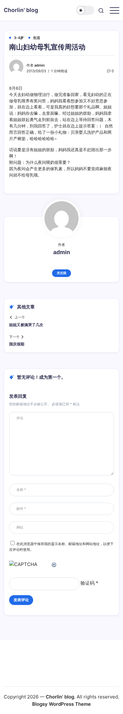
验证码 (87, 583)
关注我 (61, 273)
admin (39, 65)
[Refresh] (54, 564)
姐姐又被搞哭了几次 (26, 325)
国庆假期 (16, 344)
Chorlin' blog (21, 10)
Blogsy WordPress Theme (61, 704)
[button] (85, 10)
